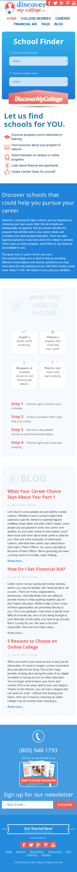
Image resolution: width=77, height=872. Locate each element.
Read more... (15, 560)
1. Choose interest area (23, 52)
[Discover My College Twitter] (55, 3)
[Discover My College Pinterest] (68, 3)
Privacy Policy (37, 851)
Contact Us (31, 855)
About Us (20, 851)
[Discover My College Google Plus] (61, 3)
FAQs (45, 24)
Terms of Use (54, 851)
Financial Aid (25, 24)
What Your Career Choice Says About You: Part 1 (34, 494)
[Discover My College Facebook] (49, 3)
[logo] (25, 11)
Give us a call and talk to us (38, 753)
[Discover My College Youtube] (74, 3)
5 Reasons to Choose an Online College (32, 644)
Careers (62, 18)
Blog (58, 24)
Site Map (46, 855)
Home (12, 18)
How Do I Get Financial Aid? (36, 569)
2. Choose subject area (23, 73)
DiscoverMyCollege (38, 99)
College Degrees (36, 18)
